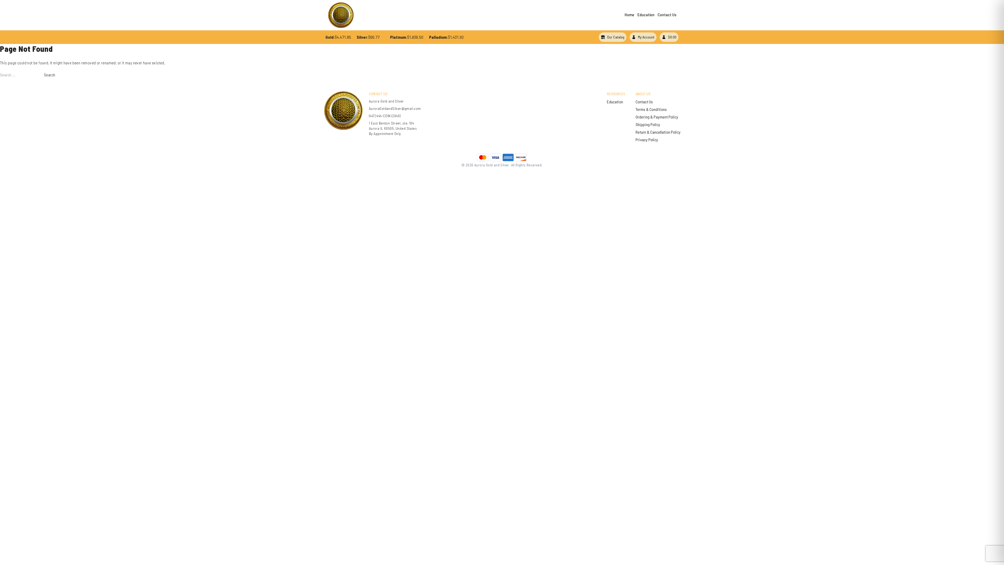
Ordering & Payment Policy (657, 116)
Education (645, 14)
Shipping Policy (648, 124)
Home (629, 14)
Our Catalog (615, 37)
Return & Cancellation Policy (658, 131)
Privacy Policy (647, 139)
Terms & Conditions (651, 109)
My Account (646, 37)
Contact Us (667, 14)
